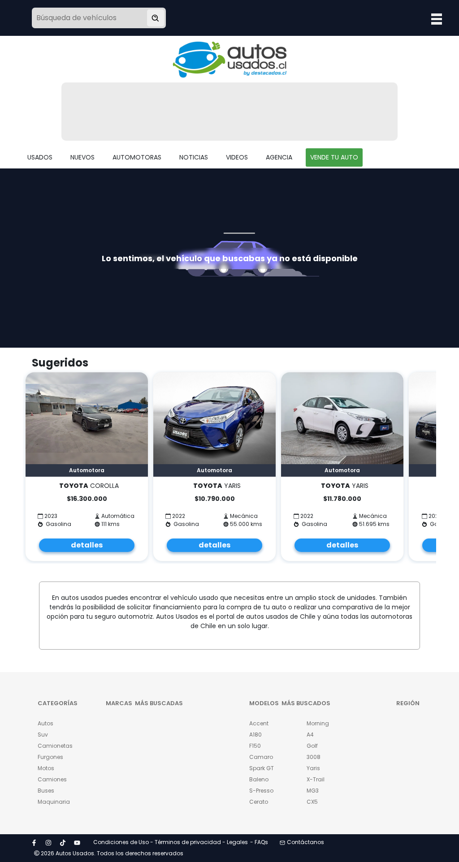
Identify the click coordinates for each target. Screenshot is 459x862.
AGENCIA (279, 157)
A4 (310, 734)
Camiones (52, 779)
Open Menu (436, 18)
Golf (312, 746)
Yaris (313, 768)
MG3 (313, 790)
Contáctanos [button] (305, 842)
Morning (318, 723)
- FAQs (259, 842)
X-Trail (316, 779)
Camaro (261, 757)
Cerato (258, 802)
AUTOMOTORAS (137, 157)
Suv (43, 734)
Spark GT (261, 768)
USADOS (39, 157)
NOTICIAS (193, 157)
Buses (46, 790)
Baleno (258, 779)
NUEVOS (82, 157)
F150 (255, 746)
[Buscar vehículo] (155, 17)
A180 (255, 734)
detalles (87, 545)
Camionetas (53, 746)
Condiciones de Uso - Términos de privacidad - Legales (170, 842)
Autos (45, 723)
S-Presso (261, 790)
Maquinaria (53, 802)
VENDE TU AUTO (334, 157)
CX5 (312, 802)
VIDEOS (237, 157)
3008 (313, 757)
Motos (46, 768)
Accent (258, 723)
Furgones (50, 757)
